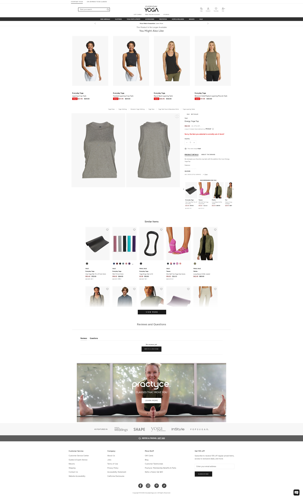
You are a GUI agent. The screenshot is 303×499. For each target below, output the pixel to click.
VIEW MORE (152, 312)
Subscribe (203, 474)
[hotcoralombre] (180, 264)
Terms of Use (112, 464)
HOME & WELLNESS (178, 19)
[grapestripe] (174, 264)
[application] (296, 492)
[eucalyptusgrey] (123, 264)
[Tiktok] (164, 485)
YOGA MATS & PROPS (133, 19)
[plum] (129, 264)
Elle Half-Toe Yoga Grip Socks (203, 202)
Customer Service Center (79, 456)
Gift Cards (149, 456)
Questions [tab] (94, 339)
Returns (72, 464)
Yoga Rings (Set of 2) (146, 273)
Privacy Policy (112, 468)
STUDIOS (166, 14)
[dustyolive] (195, 264)
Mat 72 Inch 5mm (117, 273)
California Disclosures (115, 476)
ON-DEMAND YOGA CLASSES (97, 1)
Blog (146, 460)
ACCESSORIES (149, 19)
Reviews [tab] (83, 339)
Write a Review (153, 350)
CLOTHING (118, 19)
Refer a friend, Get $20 (154, 472)
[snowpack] (168, 264)
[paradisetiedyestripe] (177, 264)
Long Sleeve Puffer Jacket (217, 202)
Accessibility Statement (116, 472)
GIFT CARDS (138, 14)
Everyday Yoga (189, 200)
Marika (214, 200)
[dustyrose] (126, 264)
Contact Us (73, 472)
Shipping (72, 468)
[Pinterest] (157, 485)
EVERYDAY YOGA (77, 1)
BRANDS (191, 19)
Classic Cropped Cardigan (229, 202)
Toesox (201, 200)
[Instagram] (148, 485)
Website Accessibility (77, 476)
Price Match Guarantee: (151, 23)
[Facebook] (140, 485)
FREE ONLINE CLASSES (152, 14)
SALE (201, 19)
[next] (207, 23)
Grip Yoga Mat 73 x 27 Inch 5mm (191, 202)
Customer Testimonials (154, 464)
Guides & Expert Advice (78, 460)
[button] (188, 208)
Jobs (109, 460)
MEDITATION (163, 19)
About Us (111, 456)
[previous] (95, 23)
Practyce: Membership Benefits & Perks (160, 468)
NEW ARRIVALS (105, 19)
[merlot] (117, 264)
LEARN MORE (151, 401)
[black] (87, 264)
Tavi (226, 200)
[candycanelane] (171, 264)
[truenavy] (114, 264)
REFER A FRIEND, (153, 438)
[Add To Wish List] (177, 116)
